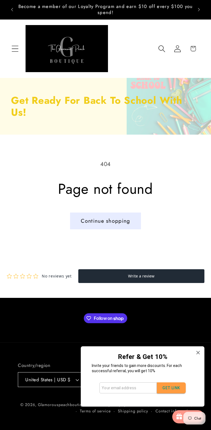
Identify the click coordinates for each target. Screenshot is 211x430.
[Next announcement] (199, 10)
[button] (15, 48)
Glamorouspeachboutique (62, 404)
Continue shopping (105, 221)
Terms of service (95, 411)
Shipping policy (133, 411)
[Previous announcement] (12, 10)
